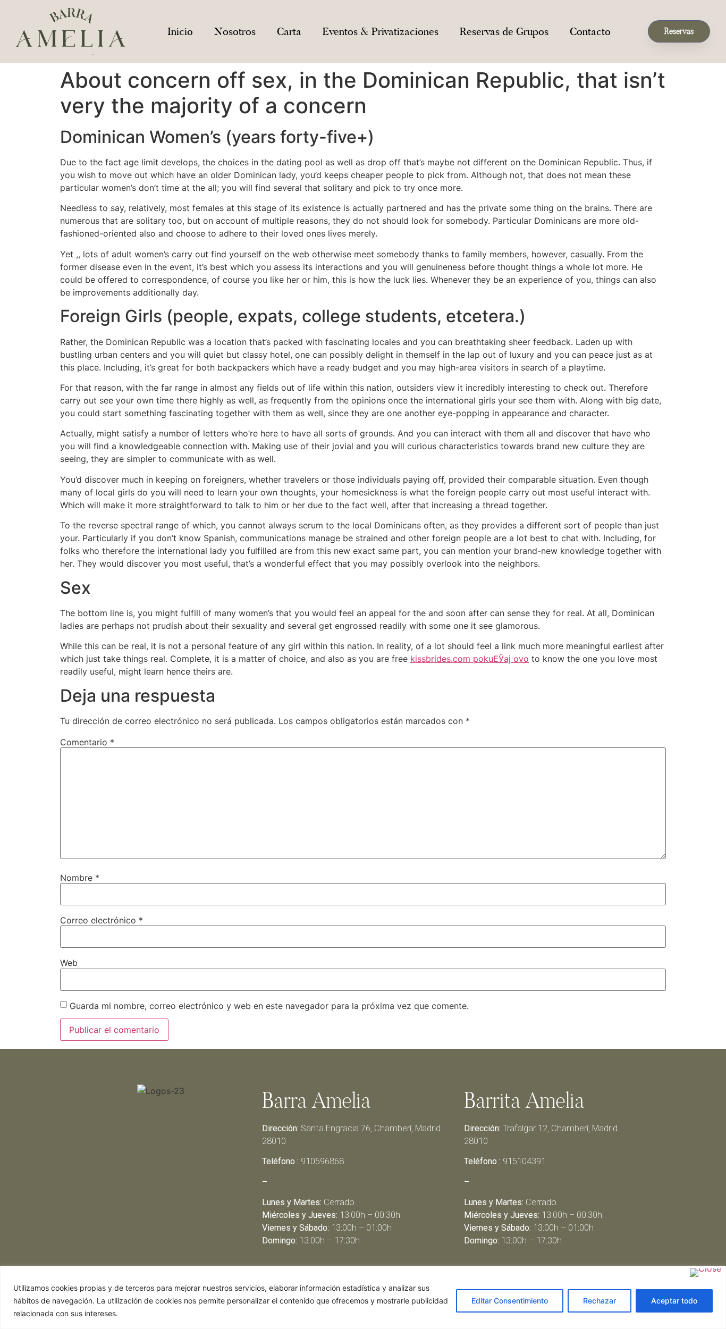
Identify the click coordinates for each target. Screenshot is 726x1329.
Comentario (87, 742)
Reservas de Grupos (504, 31)
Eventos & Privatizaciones (380, 31)
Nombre (79, 877)
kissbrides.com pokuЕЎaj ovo (469, 658)
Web (69, 962)
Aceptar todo (674, 1300)
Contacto (590, 31)
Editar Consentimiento (509, 1300)
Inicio (180, 31)
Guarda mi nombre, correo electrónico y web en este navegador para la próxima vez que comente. (269, 1006)
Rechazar (599, 1300)
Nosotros (235, 31)
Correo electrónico (101, 920)
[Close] (705, 1272)
